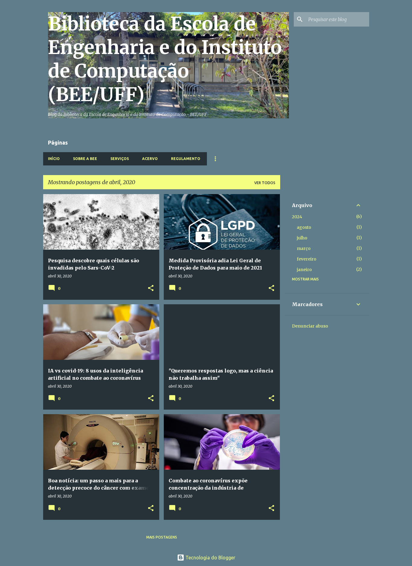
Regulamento (185, 159)
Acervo (150, 159)
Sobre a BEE (85, 159)
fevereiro (306, 259)
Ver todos (264, 183)
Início (54, 159)
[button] (150, 288)
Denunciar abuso (310, 326)
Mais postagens (161, 537)
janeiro (304, 269)
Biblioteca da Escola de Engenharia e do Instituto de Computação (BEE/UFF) (165, 59)
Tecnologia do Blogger (209, 557)
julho (302, 238)
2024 (297, 216)
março (304, 248)
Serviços (119, 159)
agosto (304, 227)
